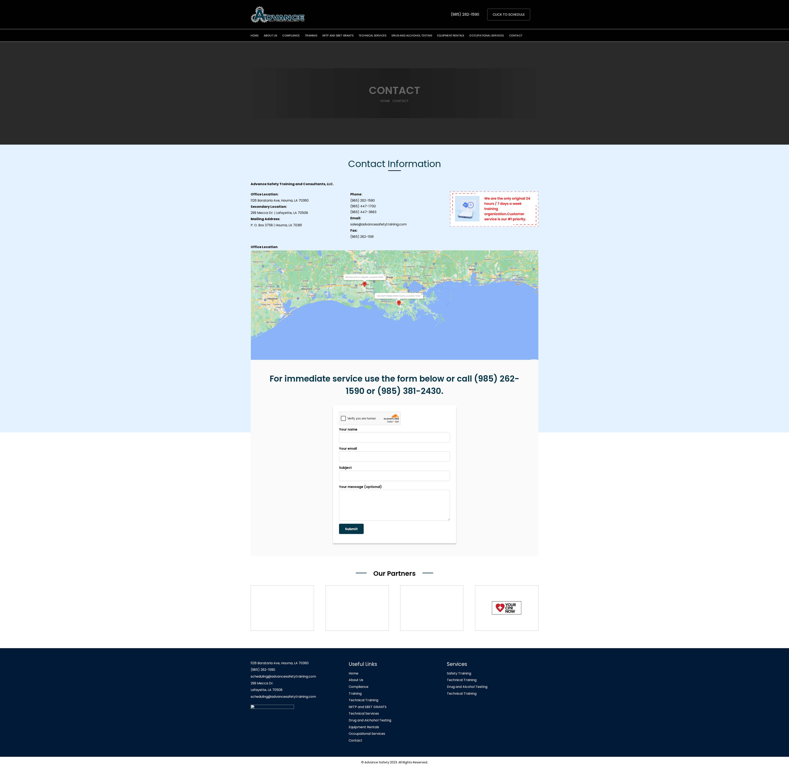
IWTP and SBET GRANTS (367, 707)
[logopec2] (282, 608)
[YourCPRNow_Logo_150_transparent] (506, 608)
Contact (355, 740)
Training (355, 693)
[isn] (357, 608)
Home (353, 673)
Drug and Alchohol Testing (370, 720)
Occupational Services (367, 733)
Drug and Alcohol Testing (467, 686)
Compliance (358, 686)
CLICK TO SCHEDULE (509, 14)
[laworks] (431, 608)
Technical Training (363, 700)
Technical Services (364, 713)
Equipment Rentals (364, 727)
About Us (356, 680)
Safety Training (459, 673)
